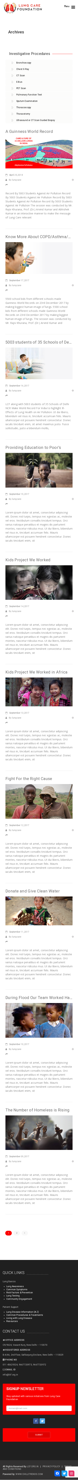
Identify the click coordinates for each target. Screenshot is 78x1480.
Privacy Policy (51, 1466)
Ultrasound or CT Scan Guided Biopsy (35, 120)
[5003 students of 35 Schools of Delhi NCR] (39, 363)
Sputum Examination (27, 101)
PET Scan (21, 88)
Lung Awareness (15, 1286)
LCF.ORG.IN (33, 1466)
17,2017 (19, 280)
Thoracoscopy (23, 107)
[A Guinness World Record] (39, 152)
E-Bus (19, 82)
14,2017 (19, 606)
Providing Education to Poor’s (33, 447)
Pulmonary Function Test (29, 94)
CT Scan (20, 75)
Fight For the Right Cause (28, 778)
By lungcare (15, 180)
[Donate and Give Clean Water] (39, 910)
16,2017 (19, 385)
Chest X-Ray (22, 69)
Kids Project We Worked (28, 560)
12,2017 (19, 825)
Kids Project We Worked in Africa (36, 672)
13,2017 (19, 713)
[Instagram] (71, 1473)
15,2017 (19, 494)
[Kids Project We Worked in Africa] (39, 691)
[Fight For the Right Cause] (39, 801)
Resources (12, 1321)
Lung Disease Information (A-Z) (22, 1312)
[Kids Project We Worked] (39, 582)
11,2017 (19, 932)
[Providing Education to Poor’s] (39, 470)
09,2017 (19, 1156)
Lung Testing (13, 1295)
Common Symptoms (16, 1289)
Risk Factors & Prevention (19, 1292)
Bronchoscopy (23, 62)
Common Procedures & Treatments (24, 1315)
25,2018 (16, 175)
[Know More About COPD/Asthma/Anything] (39, 257)
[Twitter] (64, 1473)
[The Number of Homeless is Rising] (39, 1132)
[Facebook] (57, 1473)
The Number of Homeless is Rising (37, 1110)
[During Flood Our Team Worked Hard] (39, 1020)
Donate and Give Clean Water (32, 891)
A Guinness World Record (29, 131)
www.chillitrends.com (29, 1474)
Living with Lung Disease (19, 1318)
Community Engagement (19, 1299)
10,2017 (19, 1044)
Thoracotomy (23, 114)
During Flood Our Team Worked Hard (39, 997)
